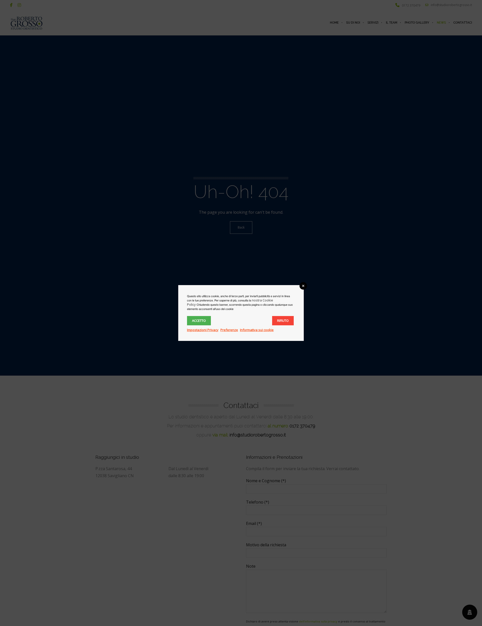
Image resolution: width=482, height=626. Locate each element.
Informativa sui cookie (257, 330)
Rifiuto (283, 320)
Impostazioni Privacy (202, 330)
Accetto (199, 320)
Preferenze (229, 330)
